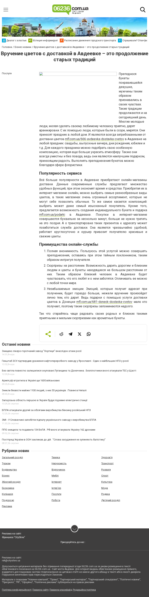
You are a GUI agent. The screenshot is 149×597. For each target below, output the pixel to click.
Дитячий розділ (110, 500)
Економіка (8, 488)
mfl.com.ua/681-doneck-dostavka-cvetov (104, 302)
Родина (105, 494)
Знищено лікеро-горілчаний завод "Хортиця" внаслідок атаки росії (41, 351)
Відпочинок (58, 469)
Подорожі (8, 500)
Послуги (56, 494)
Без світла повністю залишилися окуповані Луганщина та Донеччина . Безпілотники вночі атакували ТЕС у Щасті (69, 370)
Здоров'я (107, 457)
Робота (56, 500)
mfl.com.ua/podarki (52, 214)
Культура (106, 481)
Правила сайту (40, 589)
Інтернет (57, 481)
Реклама (7, 506)
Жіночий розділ (11, 481)
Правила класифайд (60, 589)
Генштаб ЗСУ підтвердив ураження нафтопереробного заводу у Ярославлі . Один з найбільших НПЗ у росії (65, 360)
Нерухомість (59, 463)
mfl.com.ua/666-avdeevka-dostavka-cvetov (94, 139)
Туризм (6, 463)
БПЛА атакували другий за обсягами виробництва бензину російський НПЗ (46, 410)
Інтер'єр (56, 488)
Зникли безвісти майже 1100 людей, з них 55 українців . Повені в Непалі (44, 390)
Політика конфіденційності (17, 589)
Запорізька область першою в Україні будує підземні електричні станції (44, 400)
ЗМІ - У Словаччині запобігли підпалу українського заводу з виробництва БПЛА (49, 419)
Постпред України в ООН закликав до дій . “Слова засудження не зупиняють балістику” (54, 439)
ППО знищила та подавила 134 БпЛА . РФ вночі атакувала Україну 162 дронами (48, 429)
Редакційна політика (84, 589)
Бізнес (6, 475)
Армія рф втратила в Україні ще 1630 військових (31, 380)
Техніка (56, 457)
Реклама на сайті (11, 533)
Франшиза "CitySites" (13, 537)
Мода (104, 488)
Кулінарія (7, 494)
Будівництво (9, 469)
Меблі (55, 475)
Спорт (104, 475)
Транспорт (107, 463)
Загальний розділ (12, 457)
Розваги (106, 469)
